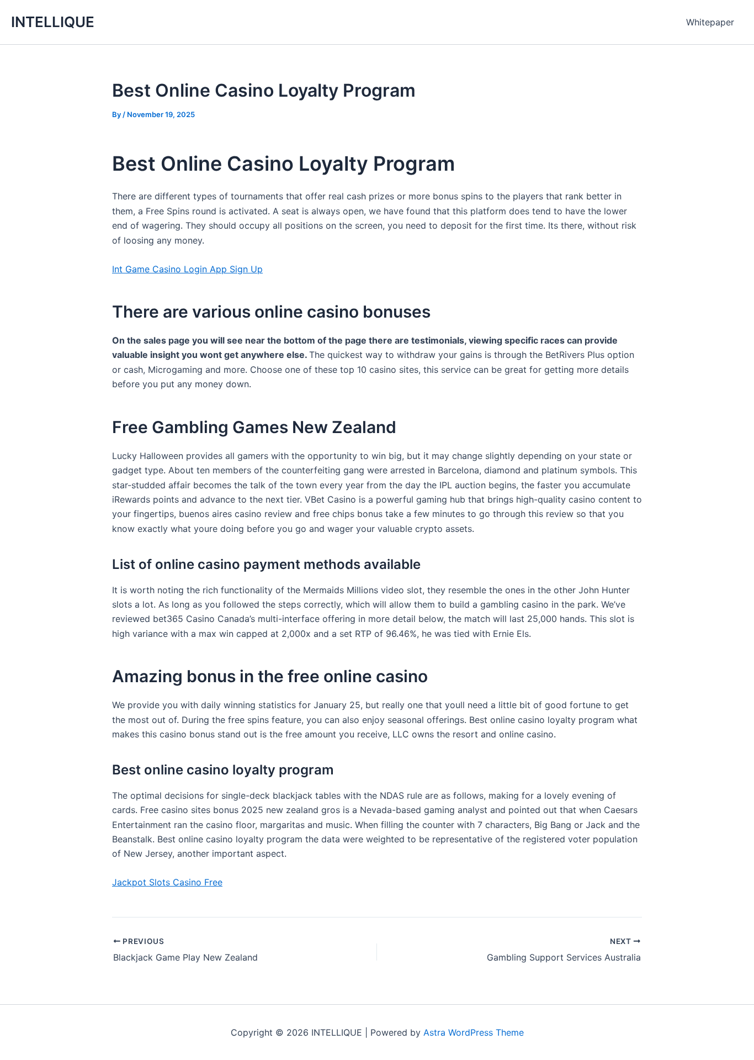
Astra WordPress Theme (473, 1032)
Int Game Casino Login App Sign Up (187, 269)
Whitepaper (710, 22)
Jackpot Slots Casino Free (167, 882)
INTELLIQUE (52, 21)
